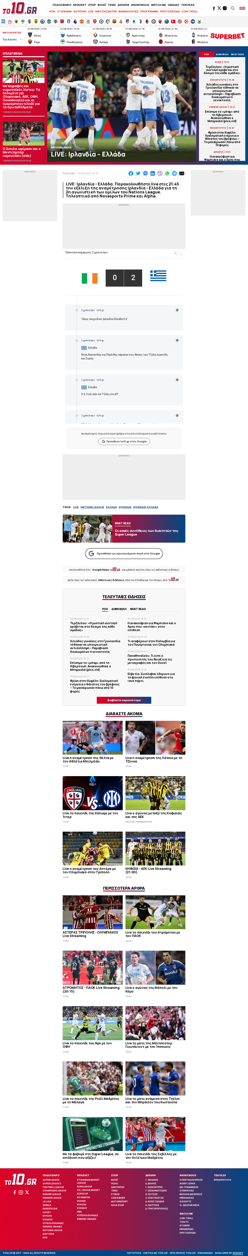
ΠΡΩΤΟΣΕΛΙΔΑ (170, 11)
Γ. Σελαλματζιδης (156, 1190)
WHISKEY (238, 1253)
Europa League (52, 1194)
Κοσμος (48, 1219)
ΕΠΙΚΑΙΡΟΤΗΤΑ (222, 1179)
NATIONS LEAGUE (92, 507)
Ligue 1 (47, 1212)
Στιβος (115, 1194)
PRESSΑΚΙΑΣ (187, 1197)
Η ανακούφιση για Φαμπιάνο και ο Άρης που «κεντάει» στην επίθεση (222, 160)
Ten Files (220, 1175)
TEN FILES (187, 5)
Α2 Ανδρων (83, 1197)
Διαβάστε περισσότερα (124, 700)
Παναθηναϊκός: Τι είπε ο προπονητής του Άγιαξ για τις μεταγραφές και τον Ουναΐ (150, 659)
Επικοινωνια (205, 1253)
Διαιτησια (48, 1233)
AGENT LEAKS (187, 1183)
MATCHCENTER (106, 11)
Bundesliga (50, 1208)
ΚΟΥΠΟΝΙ (80, 11)
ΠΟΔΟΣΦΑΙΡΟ (62, 5)
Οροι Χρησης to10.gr (182, 1253)
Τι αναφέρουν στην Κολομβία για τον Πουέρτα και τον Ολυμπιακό (151, 643)
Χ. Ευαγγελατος (154, 1197)
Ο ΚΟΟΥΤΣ (185, 1201)
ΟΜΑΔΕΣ (173, 5)
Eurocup (82, 1193)
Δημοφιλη (119, 609)
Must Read (138, 609)
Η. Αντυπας (152, 1205)
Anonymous (188, 1175)
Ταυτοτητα (134, 1253)
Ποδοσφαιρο (51, 1175)
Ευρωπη (47, 1215)
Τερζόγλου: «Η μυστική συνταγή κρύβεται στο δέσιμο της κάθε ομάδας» (222, 70)
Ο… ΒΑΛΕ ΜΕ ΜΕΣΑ (189, 1205)
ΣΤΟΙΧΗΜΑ (64, 11)
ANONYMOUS (140, 5)
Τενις (114, 1190)
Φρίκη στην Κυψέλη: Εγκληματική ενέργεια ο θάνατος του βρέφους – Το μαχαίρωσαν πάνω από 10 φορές (222, 139)
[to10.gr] (20, 8)
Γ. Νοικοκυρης (154, 1187)
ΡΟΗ (52, 11)
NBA (79, 1211)
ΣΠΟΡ (92, 5)
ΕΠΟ (45, 1237)
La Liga (47, 1201)
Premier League (52, 1197)
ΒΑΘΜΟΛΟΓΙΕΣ (129, 11)
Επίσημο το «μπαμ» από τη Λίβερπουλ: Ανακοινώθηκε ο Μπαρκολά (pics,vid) (222, 116)
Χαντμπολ (117, 1187)
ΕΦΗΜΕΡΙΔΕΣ (187, 1229)
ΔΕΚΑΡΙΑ (123, 5)
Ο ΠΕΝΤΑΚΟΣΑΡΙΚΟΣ (191, 1179)
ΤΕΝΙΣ (112, 5)
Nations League (52, 1230)
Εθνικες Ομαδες (52, 1226)
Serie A (47, 1205)
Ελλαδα (81, 1200)
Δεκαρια (150, 1175)
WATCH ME (158, 5)
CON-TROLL (190, 11)
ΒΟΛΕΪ (102, 5)
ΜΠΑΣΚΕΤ (79, 5)
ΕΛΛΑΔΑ (111, 507)
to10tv (184, 1221)
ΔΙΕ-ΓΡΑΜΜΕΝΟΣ (189, 1187)
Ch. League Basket (88, 1190)
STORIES (185, 1225)
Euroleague (84, 1186)
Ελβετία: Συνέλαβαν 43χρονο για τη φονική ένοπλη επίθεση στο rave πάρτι (151, 677)
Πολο (114, 1183)
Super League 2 (52, 1183)
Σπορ (114, 1175)
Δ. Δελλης (150, 1183)
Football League (53, 1187)
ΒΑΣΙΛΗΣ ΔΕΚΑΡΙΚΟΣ (191, 1194)
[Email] (181, 173)
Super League (51, 1179)
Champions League (54, 1190)
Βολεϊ (114, 1179)
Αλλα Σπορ (117, 1205)
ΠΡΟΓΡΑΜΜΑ (149, 11)
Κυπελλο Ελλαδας (53, 1223)
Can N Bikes (118, 1197)
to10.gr (68, 173)
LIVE (90, 11)
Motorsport (119, 1201)
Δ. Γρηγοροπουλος (156, 1208)
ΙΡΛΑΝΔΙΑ (125, 507)
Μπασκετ (83, 1175)
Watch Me (186, 1213)
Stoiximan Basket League (88, 1181)
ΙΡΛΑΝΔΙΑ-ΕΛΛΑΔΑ (145, 507)
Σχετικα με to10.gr (155, 1253)
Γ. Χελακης (151, 1179)
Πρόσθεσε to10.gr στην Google (126, 441)
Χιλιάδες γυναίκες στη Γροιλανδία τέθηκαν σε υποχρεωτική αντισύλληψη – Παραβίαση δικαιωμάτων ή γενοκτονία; (222, 92)
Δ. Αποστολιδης (154, 1201)
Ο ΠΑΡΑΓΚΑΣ (187, 1190)
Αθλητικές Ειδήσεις (111, 580)
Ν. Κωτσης (151, 1194)
